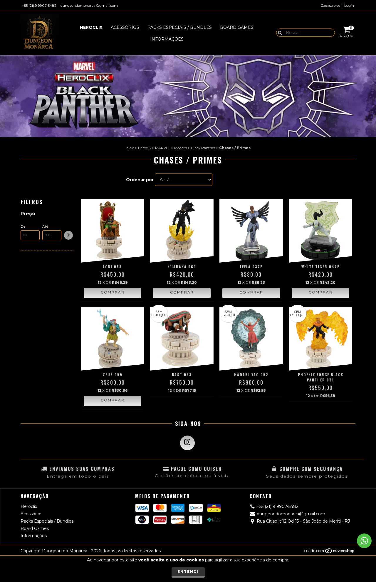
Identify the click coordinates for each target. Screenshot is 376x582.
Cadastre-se (330, 5)
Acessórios (125, 27)
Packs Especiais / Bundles (179, 27)
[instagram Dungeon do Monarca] (187, 443)
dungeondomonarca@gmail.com (89, 5)
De (23, 226)
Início (129, 148)
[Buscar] (278, 32)
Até (45, 226)
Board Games (237, 27)
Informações (167, 39)
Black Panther (203, 148)
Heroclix (91, 27)
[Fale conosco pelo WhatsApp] (364, 540)
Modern (180, 148)
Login (349, 5)
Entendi (188, 571)
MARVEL (162, 148)
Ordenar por (140, 179)
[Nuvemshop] (329, 552)
